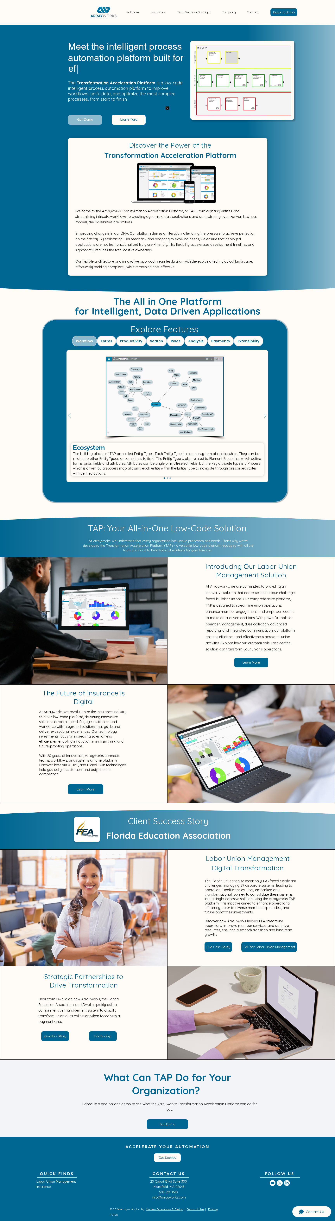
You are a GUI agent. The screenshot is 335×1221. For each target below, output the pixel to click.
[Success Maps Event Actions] (170, 478)
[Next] (265, 416)
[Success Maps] (167, 478)
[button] (133, 12)
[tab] (84, 341)
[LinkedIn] (287, 1183)
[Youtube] (272, 1183)
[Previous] (69, 416)
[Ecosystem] (164, 478)
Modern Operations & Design (164, 1209)
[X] (280, 1183)
